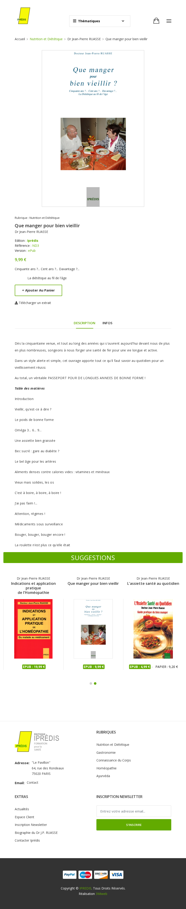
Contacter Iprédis (27, 840)
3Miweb (101, 894)
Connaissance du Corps (113, 760)
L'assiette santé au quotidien (153, 583)
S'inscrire (134, 825)
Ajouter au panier (38, 290)
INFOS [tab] (107, 323)
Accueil (20, 39)
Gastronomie (106, 752)
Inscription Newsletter (31, 825)
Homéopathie (106, 768)
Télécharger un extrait (35, 303)
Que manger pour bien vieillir (93, 583)
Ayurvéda (103, 776)
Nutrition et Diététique (46, 39)
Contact (32, 782)
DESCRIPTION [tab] (84, 323)
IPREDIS (85, 888)
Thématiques (89, 21)
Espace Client (24, 817)
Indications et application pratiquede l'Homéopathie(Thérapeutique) (33, 588)
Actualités (22, 809)
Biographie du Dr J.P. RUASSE (36, 832)
